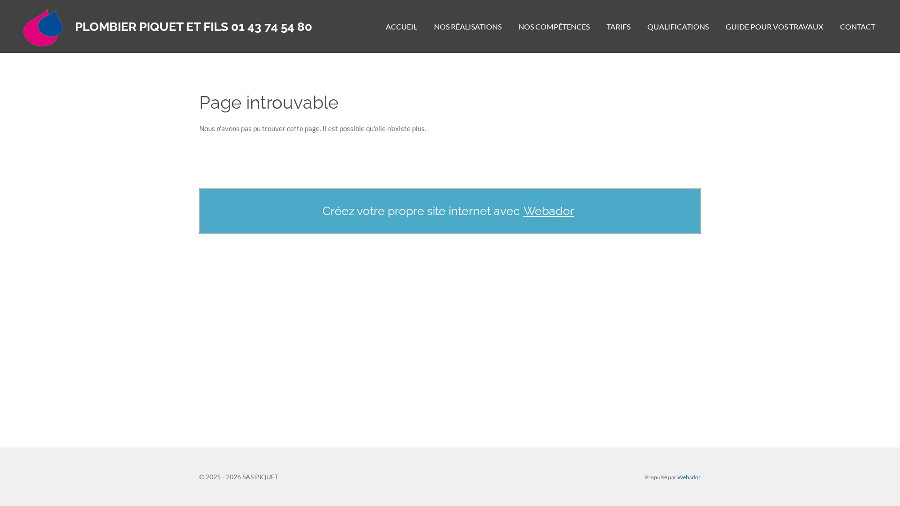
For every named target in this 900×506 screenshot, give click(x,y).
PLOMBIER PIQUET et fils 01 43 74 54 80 (193, 27)
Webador (549, 211)
